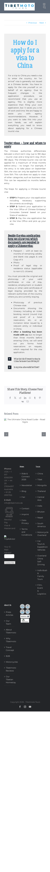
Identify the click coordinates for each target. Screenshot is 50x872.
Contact (25, 508)
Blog (24, 491)
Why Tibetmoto (9, 640)
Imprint (25, 514)
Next (41, 22)
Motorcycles (9, 662)
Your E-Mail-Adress (7, 550)
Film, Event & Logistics (40, 589)
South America (40, 525)
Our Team (8, 622)
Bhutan (40, 511)
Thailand (40, 491)
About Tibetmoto (9, 631)
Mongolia (40, 485)
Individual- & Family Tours (40, 574)
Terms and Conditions (25, 532)
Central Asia (40, 498)
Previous (32, 22)
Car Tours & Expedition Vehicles (40, 545)
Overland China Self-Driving (40, 560)
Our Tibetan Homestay (9, 679)
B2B (8, 656)
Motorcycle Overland (40, 533)
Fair (23, 497)
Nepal (40, 517)
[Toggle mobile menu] (44, 4)
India (39, 506)
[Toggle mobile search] (44, 7)
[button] (25, 360)
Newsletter (25, 485)
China (40, 473)
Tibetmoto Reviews (9, 669)
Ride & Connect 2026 (25, 476)
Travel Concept (9, 648)
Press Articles (9, 613)
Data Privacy (25, 521)
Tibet (39, 479)
